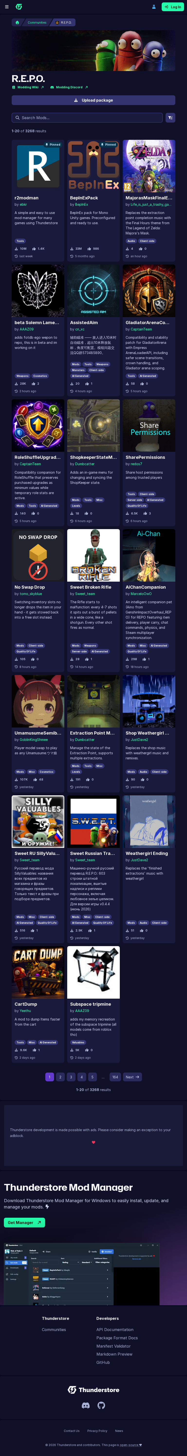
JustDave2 (139, 739)
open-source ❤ (131, 1445)
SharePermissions (145, 457)
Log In (176, 7)
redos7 (136, 464)
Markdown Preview (114, 1354)
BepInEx (81, 204)
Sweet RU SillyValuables (38, 853)
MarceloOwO (141, 594)
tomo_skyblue (31, 594)
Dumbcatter (84, 464)
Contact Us (72, 1431)
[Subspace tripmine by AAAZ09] (93, 972)
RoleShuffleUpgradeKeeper (38, 457)
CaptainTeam (141, 329)
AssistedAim (84, 322)
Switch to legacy (154, 6)
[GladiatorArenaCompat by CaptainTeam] (149, 291)
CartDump (26, 1004)
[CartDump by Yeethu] (38, 972)
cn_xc (79, 329)
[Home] (19, 6)
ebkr (23, 204)
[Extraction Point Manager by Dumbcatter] (93, 701)
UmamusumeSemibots (38, 733)
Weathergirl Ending (147, 853)
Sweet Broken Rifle (90, 587)
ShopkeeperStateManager (93, 457)
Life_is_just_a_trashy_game (151, 204)
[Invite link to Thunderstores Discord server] (86, 1405)
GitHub (103, 1362)
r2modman (26, 197)
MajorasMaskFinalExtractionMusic (149, 197)
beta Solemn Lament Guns (38, 322)
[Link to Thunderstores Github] (101, 1405)
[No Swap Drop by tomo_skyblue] (38, 555)
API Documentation (114, 1329)
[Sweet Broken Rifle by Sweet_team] (93, 555)
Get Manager (20, 1222)
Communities (54, 1329)
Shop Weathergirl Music (149, 733)
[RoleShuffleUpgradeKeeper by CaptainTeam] (38, 425)
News (119, 1431)
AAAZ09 (27, 329)
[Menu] (7, 7)
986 (96, 248)
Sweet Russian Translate (93, 853)
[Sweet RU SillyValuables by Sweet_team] (38, 821)
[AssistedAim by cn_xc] (93, 291)
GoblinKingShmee (34, 739)
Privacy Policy (97, 1431)
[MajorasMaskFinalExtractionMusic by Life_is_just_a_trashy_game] (149, 166)
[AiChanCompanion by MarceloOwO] (149, 555)
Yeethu (25, 1011)
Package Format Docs (117, 1337)
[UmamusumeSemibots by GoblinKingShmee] (38, 701)
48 (41, 779)
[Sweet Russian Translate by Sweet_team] (93, 821)
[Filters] (170, 118)
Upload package (97, 100)
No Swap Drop (30, 587)
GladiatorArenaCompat (149, 322)
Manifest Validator (113, 1346)
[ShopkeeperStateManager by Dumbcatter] (93, 425)
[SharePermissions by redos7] (149, 425)
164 (115, 1077)
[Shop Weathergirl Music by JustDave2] (149, 701)
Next (130, 1077)
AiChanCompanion (146, 587)
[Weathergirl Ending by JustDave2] (149, 821)
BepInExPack (84, 197)
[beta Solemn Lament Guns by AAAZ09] (38, 291)
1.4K (41, 248)
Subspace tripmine (90, 1004)
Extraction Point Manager (93, 733)
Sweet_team (85, 594)
